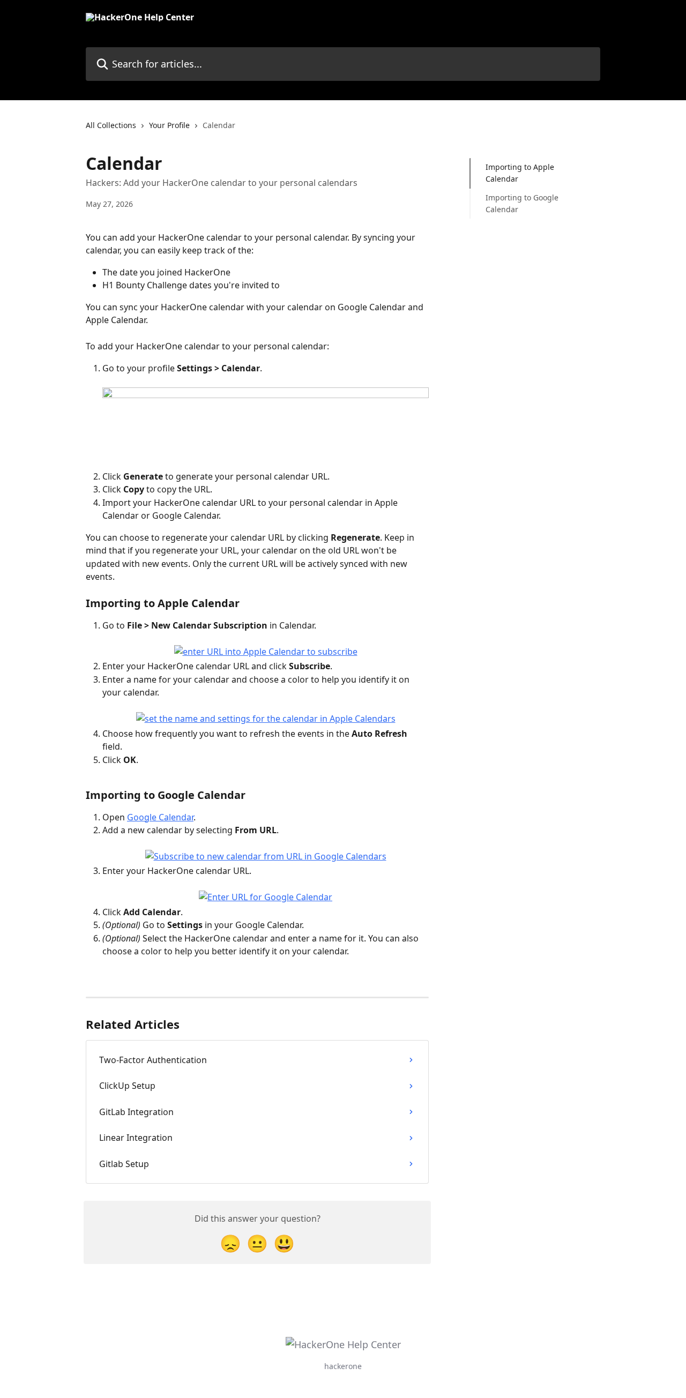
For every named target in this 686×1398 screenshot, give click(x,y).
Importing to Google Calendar (522, 203)
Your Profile (169, 125)
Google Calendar (160, 817)
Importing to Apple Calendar (520, 173)
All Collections (111, 125)
